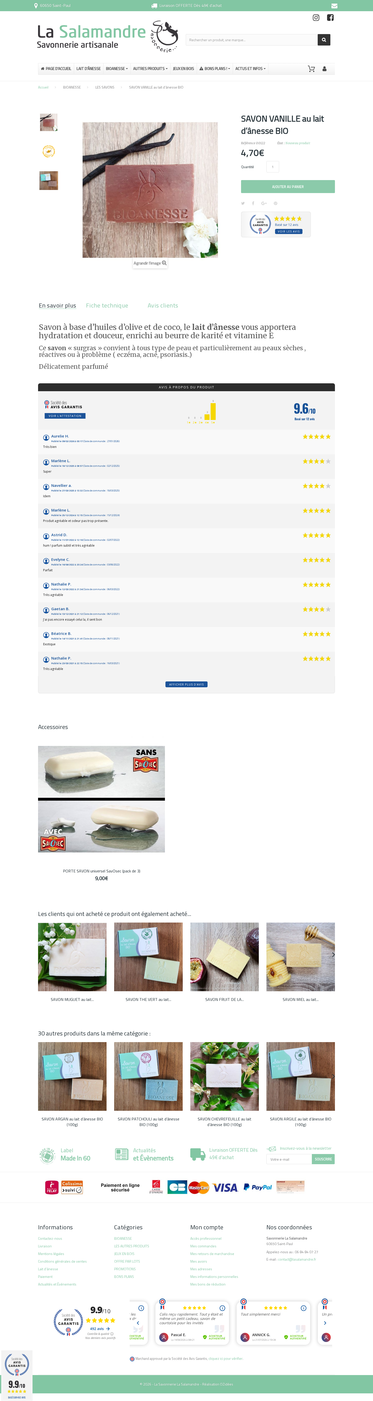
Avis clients (163, 305)
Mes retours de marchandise (212, 1253)
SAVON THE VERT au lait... (148, 999)
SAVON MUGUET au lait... (72, 999)
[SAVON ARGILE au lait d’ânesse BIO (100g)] (300, 1076)
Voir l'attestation (65, 416)
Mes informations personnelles (214, 1276)
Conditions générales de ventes (62, 1261)
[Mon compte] (325, 67)
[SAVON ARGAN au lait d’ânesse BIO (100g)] (72, 1076)
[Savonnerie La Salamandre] (108, 36)
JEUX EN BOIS (124, 1253)
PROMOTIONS (125, 1269)
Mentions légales (51, 1253)
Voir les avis (289, 231)
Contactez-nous (50, 1238)
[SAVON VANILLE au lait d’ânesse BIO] (48, 122)
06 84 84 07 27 (306, 1251)
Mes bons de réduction (208, 1284)
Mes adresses (201, 1269)
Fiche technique (107, 305)
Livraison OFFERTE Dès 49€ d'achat (190, 5)
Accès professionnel (206, 1238)
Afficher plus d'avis (186, 684)
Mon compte (207, 1227)
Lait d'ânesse (48, 1269)
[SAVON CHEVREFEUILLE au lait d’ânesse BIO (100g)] (224, 1076)
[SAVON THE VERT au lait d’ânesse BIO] (148, 957)
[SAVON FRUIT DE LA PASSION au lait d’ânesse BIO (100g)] (224, 957)
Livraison (45, 1246)
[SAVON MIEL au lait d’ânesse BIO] (300, 957)
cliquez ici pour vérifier (226, 1358)
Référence (248, 143)
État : (281, 143)
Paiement (45, 1276)
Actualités (153, 1154)
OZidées (226, 1384)
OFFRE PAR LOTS (127, 1261)
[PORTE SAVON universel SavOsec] (101, 799)
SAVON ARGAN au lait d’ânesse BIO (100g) (72, 1122)
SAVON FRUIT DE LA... (224, 999)
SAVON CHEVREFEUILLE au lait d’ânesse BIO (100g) (224, 1122)
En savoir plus (57, 305)
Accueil (43, 87)
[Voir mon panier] (311, 69)
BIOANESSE (72, 87)
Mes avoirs (198, 1261)
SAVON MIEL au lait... (301, 999)
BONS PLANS (124, 1276)
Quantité (247, 166)
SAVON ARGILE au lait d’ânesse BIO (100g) (300, 1122)
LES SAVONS (104, 87)
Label (75, 1154)
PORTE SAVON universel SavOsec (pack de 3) (101, 871)
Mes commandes (203, 1246)
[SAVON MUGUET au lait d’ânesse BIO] (72, 957)
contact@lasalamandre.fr (297, 1259)
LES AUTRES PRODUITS (131, 1246)
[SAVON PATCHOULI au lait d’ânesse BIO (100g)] (148, 1076)
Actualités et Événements (57, 1284)
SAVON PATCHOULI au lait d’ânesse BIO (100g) (148, 1122)
